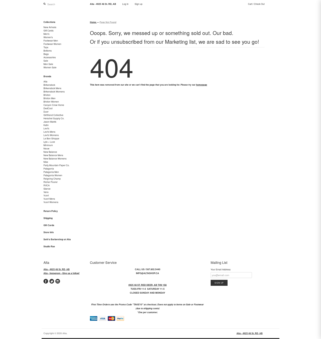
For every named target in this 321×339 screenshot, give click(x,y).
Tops (45, 47)
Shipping (48, 218)
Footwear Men (50, 40)
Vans (45, 192)
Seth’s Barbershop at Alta (57, 239)
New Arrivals (49, 27)
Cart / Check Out (256, 3)
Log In (125, 3)
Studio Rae (49, 246)
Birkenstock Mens (52, 88)
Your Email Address (221, 269)
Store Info (48, 232)
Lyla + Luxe (49, 141)
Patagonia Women (52, 175)
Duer (45, 111)
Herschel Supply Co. (53, 118)
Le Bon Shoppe (51, 138)
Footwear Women (52, 43)
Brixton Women (51, 101)
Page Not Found (108, 22)
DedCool (48, 108)
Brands (47, 76)
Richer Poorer (50, 181)
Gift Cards (48, 30)
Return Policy (50, 211)
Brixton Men (49, 98)
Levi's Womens (51, 135)
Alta (45, 81)
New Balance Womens (55, 158)
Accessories (49, 57)
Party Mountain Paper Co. (56, 165)
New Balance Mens (53, 155)
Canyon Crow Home (53, 104)
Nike (45, 161)
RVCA (46, 185)
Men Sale (48, 63)
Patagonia (48, 168)
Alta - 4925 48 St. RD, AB (56, 269)
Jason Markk (49, 121)
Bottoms (47, 50)
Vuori (46, 195)
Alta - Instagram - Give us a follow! (61, 273)
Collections (49, 22)
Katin (46, 125)
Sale (45, 60)
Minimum (48, 145)
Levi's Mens (49, 131)
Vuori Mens (49, 198)
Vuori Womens (50, 202)
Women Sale (49, 67)
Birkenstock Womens (54, 91)
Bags (46, 53)
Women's (48, 37)
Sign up (138, 3)
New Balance (50, 151)
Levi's (46, 128)
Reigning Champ (52, 178)
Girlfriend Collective (53, 114)
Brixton (47, 94)
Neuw (46, 148)
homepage (201, 84)
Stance (47, 188)
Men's (46, 33)
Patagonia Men (51, 171)
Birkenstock (49, 84)
